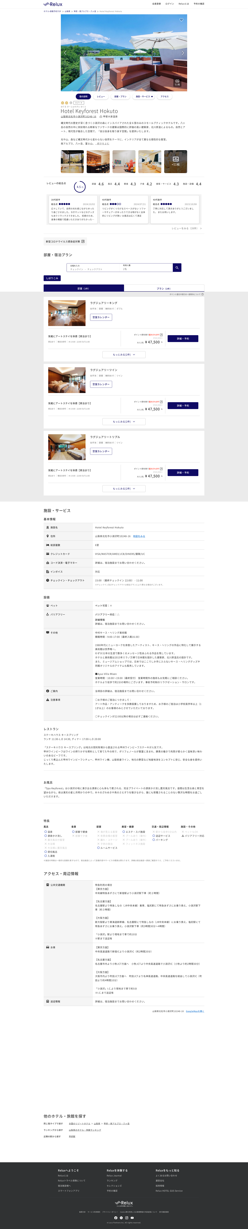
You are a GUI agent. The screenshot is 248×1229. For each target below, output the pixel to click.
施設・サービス (143, 96)
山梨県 (67, 11)
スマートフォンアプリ (69, 1190)
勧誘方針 (82, 1212)
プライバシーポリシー (110, 1212)
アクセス (165, 96)
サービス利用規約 (94, 1212)
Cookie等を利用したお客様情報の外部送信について (138, 1212)
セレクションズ (114, 1185)
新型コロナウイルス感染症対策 (63, 241)
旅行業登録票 (164, 1212)
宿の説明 (83, 96)
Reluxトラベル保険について (72, 1180)
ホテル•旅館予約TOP (52, 11)
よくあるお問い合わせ (166, 1175)
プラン (164, 288)
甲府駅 (72, 1136)
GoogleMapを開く (195, 1011)
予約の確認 (199, 3)
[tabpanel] (124, 52)
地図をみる (139, 536)
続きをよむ (103, 143)
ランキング (112, 1180)
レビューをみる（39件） (185, 228)
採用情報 (160, 1185)
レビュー (101, 96)
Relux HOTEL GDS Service (169, 1190)
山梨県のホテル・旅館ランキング (85, 1129)
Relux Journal (114, 1175)
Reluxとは (184, 3)
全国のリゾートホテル (79, 1123)
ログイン (169, 3)
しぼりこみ (52, 278)
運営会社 (160, 1180)
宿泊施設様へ (64, 1185)
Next (182, 53)
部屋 (84, 288)
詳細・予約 (183, 338)
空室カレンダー (101, 317)
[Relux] (53, 3)
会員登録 (156, 3)
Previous (65, 53)
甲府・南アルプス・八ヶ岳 (85, 11)
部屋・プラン (120, 96)
